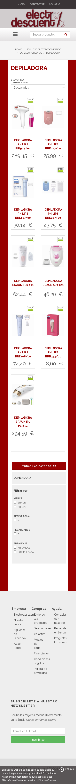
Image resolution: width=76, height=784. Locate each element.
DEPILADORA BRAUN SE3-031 (53, 283)
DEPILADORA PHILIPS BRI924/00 (23, 144)
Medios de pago (38, 643)
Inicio (21, 4)
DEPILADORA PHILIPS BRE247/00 (53, 213)
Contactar (37, 4)
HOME (18, 49)
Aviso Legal (17, 645)
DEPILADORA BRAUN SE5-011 (23, 283)
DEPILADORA (53, 52)
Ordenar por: (20, 82)
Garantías (39, 634)
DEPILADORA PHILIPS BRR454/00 (53, 352)
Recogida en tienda (60, 630)
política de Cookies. (46, 780)
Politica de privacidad (40, 670)
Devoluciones (42, 628)
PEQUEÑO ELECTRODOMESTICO (44, 49)
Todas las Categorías (39, 466)
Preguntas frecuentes (60, 640)
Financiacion (41, 653)
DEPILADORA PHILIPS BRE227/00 (53, 144)
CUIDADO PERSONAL (31, 52)
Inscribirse (38, 739)
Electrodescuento (25, 614)
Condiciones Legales (42, 661)
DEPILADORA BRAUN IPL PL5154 (23, 421)
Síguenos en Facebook (20, 634)
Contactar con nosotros (60, 618)
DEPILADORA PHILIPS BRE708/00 (23, 352)
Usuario (54, 4)
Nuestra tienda (18, 622)
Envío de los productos (40, 618)
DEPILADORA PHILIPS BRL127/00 (23, 213)
